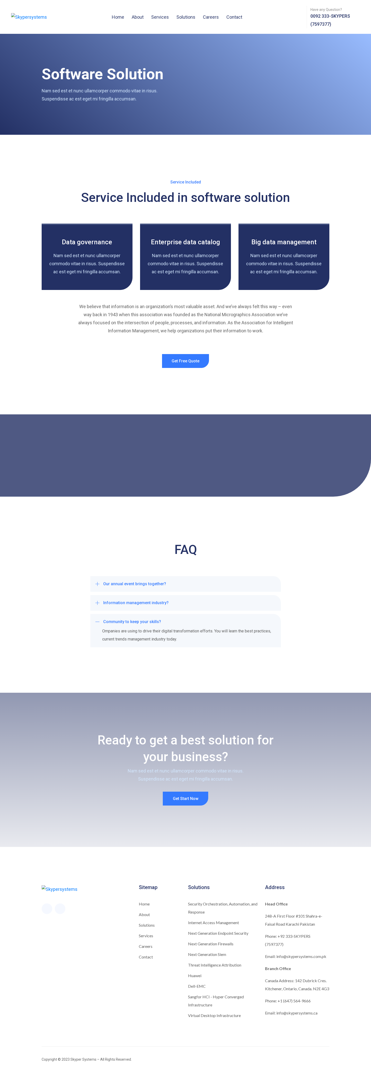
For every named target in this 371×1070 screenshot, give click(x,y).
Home (118, 17)
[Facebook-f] (47, 908)
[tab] (185, 584)
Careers (211, 17)
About (138, 17)
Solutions (185, 17)
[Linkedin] (60, 908)
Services (160, 17)
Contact (234, 17)
